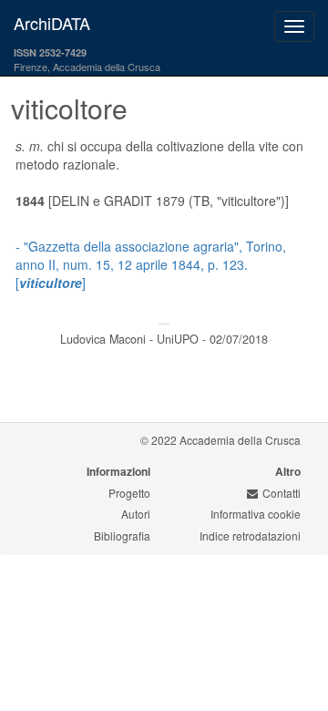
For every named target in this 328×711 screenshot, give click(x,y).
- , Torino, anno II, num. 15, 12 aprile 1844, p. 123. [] (150, 264)
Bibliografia (122, 535)
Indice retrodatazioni (250, 535)
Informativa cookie (255, 513)
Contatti (281, 492)
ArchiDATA (52, 23)
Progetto (129, 492)
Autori (135, 513)
